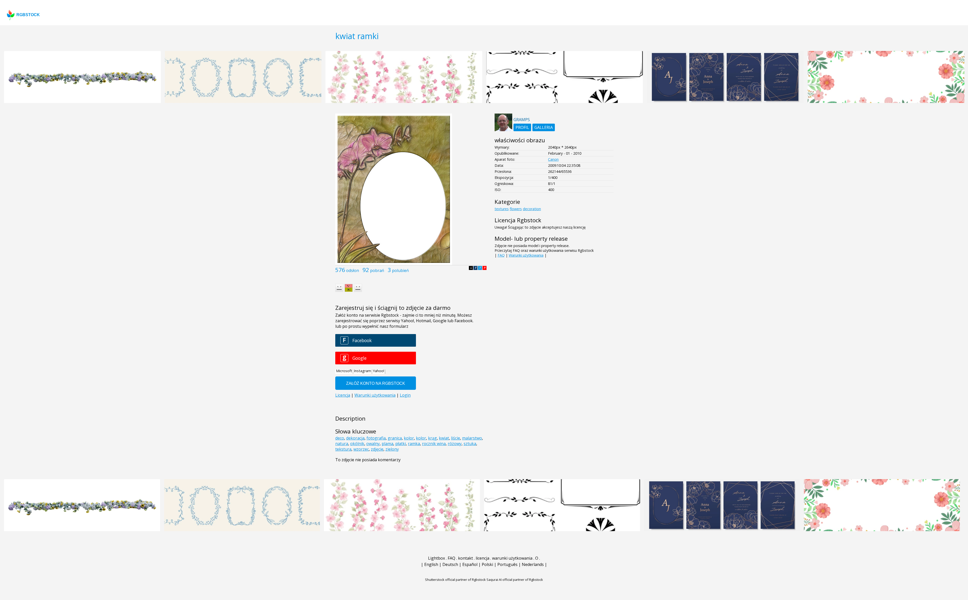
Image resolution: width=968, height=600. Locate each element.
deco (339, 438)
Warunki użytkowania (526, 255)
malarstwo (472, 438)
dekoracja (355, 438)
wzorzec (361, 449)
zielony (392, 449)
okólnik (357, 443)
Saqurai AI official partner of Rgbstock (515, 579)
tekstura (343, 449)
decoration (532, 208)
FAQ (501, 255)
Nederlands (533, 564)
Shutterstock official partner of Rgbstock (455, 579)
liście (455, 438)
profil (522, 127)
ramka (414, 443)
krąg (432, 438)
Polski (487, 564)
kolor (409, 438)
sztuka (470, 443)
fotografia (376, 438)
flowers (516, 208)
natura (341, 443)
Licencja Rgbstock (518, 220)
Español (469, 564)
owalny (373, 443)
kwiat (444, 438)
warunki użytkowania (512, 558)
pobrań (377, 270)
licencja (482, 558)
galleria (543, 127)
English (431, 564)
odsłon (352, 270)
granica (395, 438)
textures (502, 208)
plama (387, 443)
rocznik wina (434, 443)
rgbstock (28, 15)
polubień (400, 270)
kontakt (465, 558)
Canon (553, 159)
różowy (455, 443)
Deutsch (450, 564)
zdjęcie (377, 449)
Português (507, 564)
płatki (400, 443)
